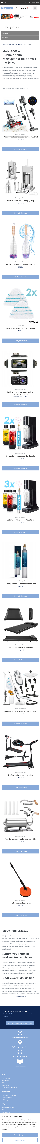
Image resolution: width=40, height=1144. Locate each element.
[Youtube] (5, 2)
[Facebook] (1, 2)
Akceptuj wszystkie (20, 1135)
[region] (20, 1128)
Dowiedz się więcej (20, 149)
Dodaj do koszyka (21, 277)
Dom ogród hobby (17, 44)
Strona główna (6, 44)
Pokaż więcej (20, 996)
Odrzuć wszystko (20, 1140)
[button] (35, 8)
